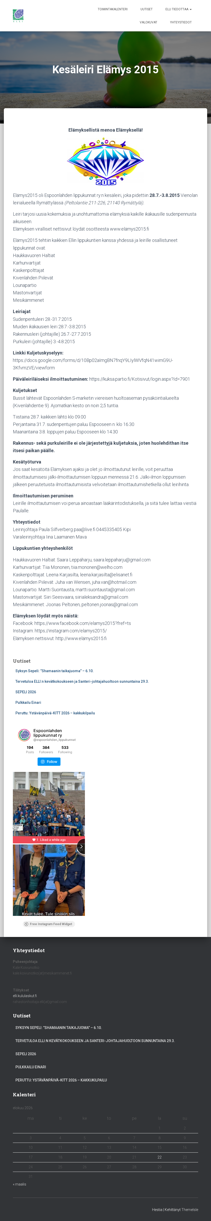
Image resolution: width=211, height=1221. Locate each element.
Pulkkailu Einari (28, 702)
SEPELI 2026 (25, 692)
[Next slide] (84, 846)
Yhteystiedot (181, 22)
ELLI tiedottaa (177, 9)
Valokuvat (148, 22)
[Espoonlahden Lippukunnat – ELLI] (18, 15)
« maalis (19, 1184)
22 (159, 1157)
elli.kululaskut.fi (25, 996)
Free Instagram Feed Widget (51, 924)
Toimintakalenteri (113, 9)
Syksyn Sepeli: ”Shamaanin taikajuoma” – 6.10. (54, 671)
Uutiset (146, 9)
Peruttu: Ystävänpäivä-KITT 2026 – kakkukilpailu (55, 713)
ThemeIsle (189, 1210)
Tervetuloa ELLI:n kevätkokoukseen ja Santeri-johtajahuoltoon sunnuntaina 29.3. (82, 681)
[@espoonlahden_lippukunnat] (24, 735)
